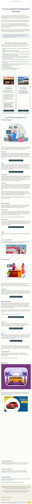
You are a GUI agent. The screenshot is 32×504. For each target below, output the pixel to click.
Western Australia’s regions (11, 51)
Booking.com (3, 290)
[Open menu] (30, 1)
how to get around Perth (8, 59)
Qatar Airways (13, 242)
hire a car (24, 59)
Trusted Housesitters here (12, 357)
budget (9, 50)
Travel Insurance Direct (11, 478)
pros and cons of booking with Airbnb (15, 314)
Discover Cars (18, 392)
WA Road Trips (5, 58)
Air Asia (3, 232)
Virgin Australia (4, 219)
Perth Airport (11, 67)
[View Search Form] (30, 4)
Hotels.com (3, 321)
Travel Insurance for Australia (9, 482)
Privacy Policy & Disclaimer (5, 499)
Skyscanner (3, 151)
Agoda (2, 333)
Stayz (2, 309)
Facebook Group (8, 69)
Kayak (2, 163)
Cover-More (3, 478)
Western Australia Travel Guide (25, 63)
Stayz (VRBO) (8, 301)
